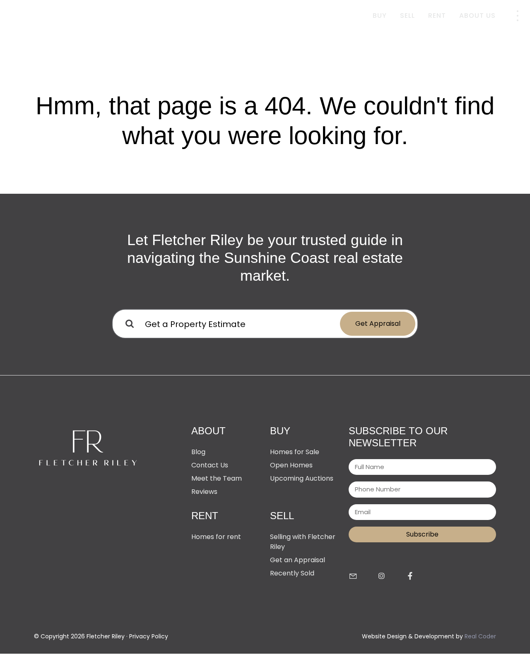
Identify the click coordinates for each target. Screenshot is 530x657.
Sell (407, 15)
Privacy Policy (148, 636)
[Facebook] (410, 577)
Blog (198, 452)
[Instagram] (381, 577)
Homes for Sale (294, 452)
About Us (477, 15)
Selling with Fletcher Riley (302, 541)
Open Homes (291, 465)
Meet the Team (216, 478)
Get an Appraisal (297, 560)
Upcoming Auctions (301, 478)
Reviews (204, 491)
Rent (437, 15)
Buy (380, 15)
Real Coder (480, 636)
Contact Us (209, 465)
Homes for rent (216, 536)
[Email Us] (353, 577)
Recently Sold (292, 573)
